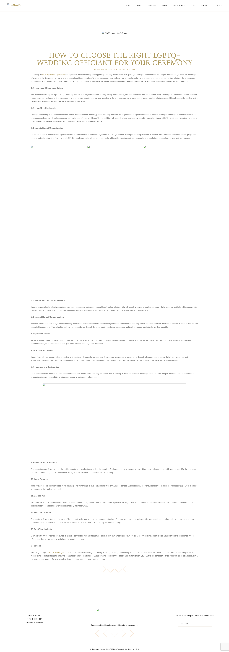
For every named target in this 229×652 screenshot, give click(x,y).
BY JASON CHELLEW (125, 69)
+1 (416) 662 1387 (34, 619)
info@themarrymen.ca (34, 622)
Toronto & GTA (34, 616)
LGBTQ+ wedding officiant (53, 75)
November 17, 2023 (103, 69)
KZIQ (137, 649)
